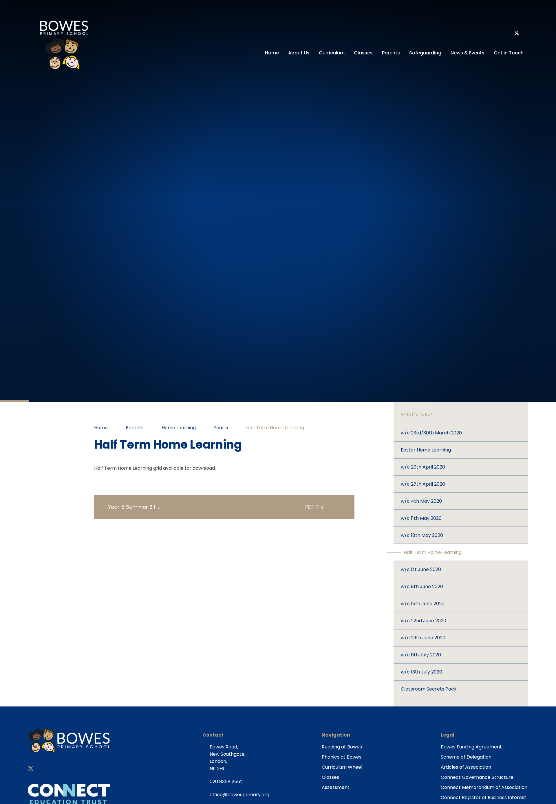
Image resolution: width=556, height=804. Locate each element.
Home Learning (179, 427)
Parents (135, 427)
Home (101, 427)
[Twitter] (517, 34)
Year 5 (221, 427)
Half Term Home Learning (275, 427)
